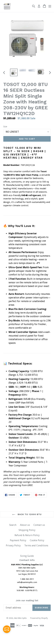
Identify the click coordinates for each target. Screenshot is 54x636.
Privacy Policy (13, 545)
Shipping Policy (27, 530)
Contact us (39, 525)
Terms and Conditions (36, 545)
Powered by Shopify (39, 618)
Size (5, 126)
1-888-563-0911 (27, 579)
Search (12, 525)
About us (25, 525)
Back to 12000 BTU (29, 514)
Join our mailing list (27, 600)
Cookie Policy (37, 540)
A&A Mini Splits (20, 618)
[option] (13, 72)
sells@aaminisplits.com (27, 582)
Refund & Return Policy (27, 535)
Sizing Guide (27, 556)
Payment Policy (18, 540)
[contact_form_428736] (6, 629)
